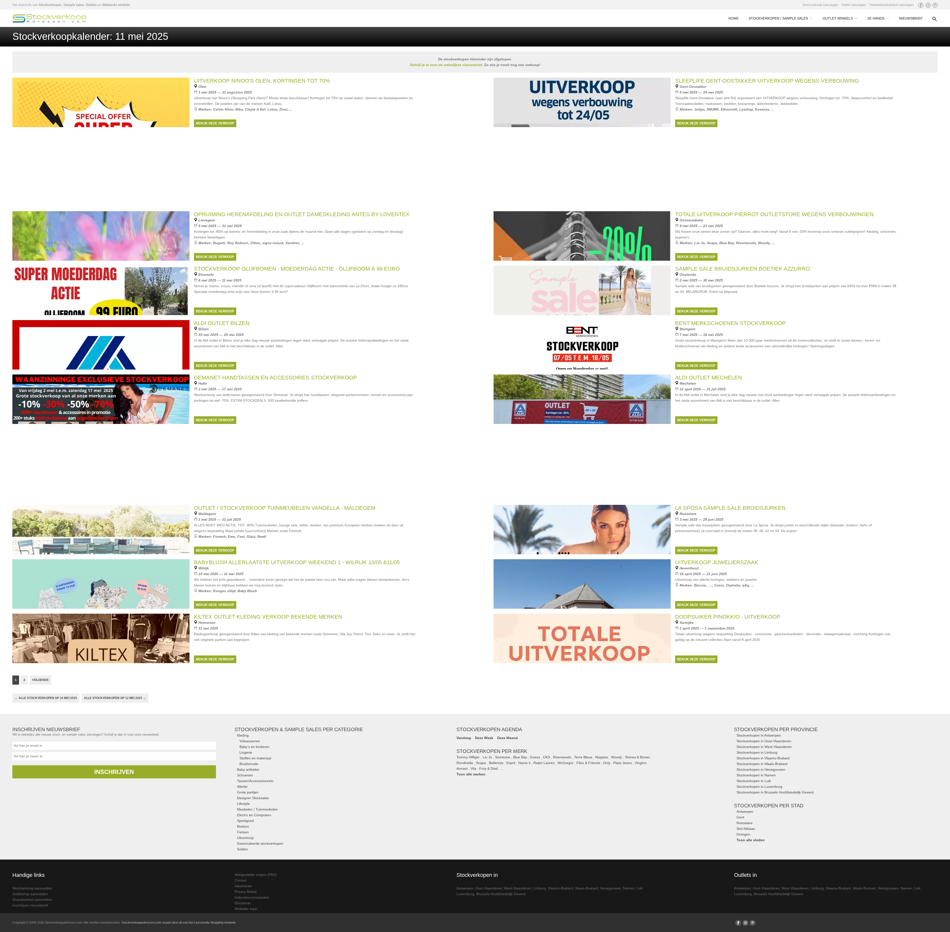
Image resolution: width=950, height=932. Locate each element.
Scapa (712, 243)
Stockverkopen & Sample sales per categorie (299, 729)
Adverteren (243, 886)
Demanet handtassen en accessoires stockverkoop (275, 377)
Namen (628, 888)
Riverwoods (746, 243)
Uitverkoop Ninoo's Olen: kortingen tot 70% (262, 81)
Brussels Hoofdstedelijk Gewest (500, 894)
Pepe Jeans (622, 763)
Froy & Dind (488, 768)
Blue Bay (726, 243)
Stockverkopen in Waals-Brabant (761, 764)
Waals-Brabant (586, 888)
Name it (524, 763)
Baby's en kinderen (254, 747)
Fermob (219, 536)
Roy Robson (237, 243)
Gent (740, 817)
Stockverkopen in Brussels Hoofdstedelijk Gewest (775, 792)
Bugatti (219, 243)
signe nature (273, 243)
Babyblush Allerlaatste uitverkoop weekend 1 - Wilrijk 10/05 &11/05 (297, 562)
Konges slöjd (224, 591)
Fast (241, 536)
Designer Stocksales (253, 798)
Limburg (539, 888)
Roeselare (744, 823)
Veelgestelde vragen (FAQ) (256, 875)
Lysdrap (746, 109)
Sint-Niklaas (745, 829)
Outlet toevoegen (853, 5)
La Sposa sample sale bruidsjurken (730, 508)
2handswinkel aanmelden (32, 900)
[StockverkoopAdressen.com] (49, 18)
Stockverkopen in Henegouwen (760, 769)
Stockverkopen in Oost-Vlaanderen (763, 741)
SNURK (713, 109)
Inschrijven (114, 772)
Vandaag (463, 738)
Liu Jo (699, 243)
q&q (745, 585)
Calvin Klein (223, 109)
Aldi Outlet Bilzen (221, 323)
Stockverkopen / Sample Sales (778, 18)
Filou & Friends (588, 763)
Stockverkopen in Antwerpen (758, 735)
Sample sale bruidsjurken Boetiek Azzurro (742, 269)
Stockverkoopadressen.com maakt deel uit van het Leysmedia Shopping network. (178, 922)
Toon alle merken (470, 774)
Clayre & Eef (255, 109)
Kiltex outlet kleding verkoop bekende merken (268, 617)
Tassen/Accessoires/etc (255, 781)
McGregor (565, 763)
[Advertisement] (475, 463)
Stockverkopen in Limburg (756, 752)
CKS (546, 757)
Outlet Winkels (838, 18)
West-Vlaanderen (517, 888)
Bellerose (496, 763)
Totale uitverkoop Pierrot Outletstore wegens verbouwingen (774, 214)
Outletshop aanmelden (30, 894)
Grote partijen (248, 792)
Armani (462, 768)
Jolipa (699, 109)
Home (733, 18)
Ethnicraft (729, 109)
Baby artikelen (248, 769)
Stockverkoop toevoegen (820, 5)
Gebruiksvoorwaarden (252, 897)
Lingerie (245, 752)
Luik (639, 888)
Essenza (762, 109)
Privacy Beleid (246, 892)
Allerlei (242, 787)
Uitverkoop (245, 838)
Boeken (243, 826)
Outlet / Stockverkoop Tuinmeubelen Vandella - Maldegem (284, 508)
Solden (242, 849)
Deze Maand (507, 738)
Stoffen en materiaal (255, 758)
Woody (764, 243)
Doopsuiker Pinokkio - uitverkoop (727, 617)
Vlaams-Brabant (560, 888)
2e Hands (875, 18)
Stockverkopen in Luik (753, 781)
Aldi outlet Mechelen (708, 377)
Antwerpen (744, 812)
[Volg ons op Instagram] (928, 5)
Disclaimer (243, 903)
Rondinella (464, 763)
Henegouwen (610, 888)
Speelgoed (245, 821)
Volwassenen (249, 741)
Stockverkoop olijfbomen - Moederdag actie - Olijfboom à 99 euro (297, 269)
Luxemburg (465, 894)
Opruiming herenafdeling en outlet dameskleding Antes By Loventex (301, 214)
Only (606, 763)
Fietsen (243, 832)
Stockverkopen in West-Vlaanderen (764, 747)
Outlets (91, 5)
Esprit (510, 763)
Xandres (292, 243)
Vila (473, 768)
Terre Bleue (583, 757)
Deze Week (484, 738)
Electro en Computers (254, 815)
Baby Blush (247, 591)
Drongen (743, 834)
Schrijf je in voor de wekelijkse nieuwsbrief (446, 65)
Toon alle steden (750, 840)
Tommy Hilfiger (468, 757)
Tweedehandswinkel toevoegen (891, 5)
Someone (502, 757)
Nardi (261, 536)
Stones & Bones (637, 757)
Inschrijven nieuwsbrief (30, 905)
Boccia (700, 585)
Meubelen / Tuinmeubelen (257, 809)
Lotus (272, 109)
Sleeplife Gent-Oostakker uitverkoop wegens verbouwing (767, 81)
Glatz (251, 536)
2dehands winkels (116, 5)
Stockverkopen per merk (491, 751)
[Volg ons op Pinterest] (935, 5)
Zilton (255, 243)
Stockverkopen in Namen (756, 775)
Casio (719, 585)
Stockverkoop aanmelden (32, 888)
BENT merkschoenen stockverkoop (730, 323)
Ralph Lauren (544, 763)
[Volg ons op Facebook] (920, 5)
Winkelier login (246, 909)
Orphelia (733, 585)
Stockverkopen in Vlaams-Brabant (763, 758)
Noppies (601, 757)
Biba (239, 109)
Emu (231, 536)
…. (710, 585)
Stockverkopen (50, 5)
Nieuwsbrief (911, 18)
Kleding (243, 735)
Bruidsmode (248, 764)
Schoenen (245, 775)
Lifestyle (243, 804)
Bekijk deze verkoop (215, 123)
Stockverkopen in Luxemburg (759, 787)
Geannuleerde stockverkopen (260, 843)
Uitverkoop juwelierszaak (716, 562)
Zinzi (283, 109)
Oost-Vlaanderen (488, 888)
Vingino (640, 763)
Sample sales (73, 5)
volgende (40, 680)
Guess (535, 757)
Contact (241, 880)
